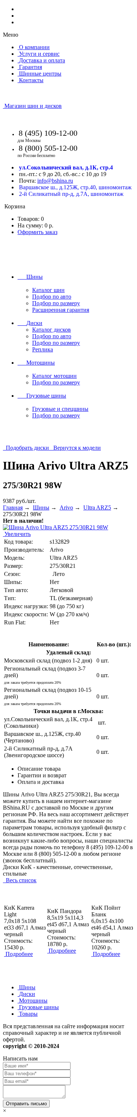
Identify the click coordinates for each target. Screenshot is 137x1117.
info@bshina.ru (55, 181)
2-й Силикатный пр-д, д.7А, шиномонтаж (71, 194)
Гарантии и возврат (42, 775)
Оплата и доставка (41, 782)
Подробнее (19, 954)
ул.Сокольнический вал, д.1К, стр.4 (66, 167)
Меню (10, 35)
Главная (13, 507)
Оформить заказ (37, 232)
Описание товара (39, 769)
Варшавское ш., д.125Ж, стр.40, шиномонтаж (75, 187)
